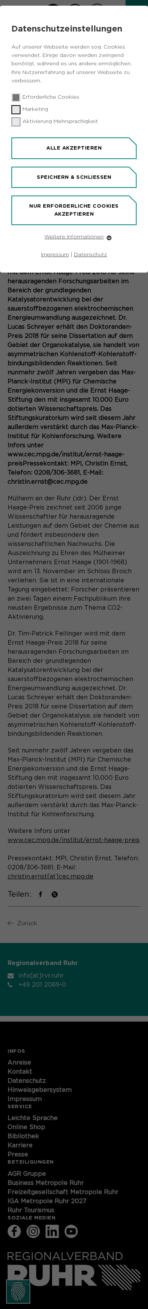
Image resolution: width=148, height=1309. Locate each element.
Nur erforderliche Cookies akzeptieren (74, 210)
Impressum (55, 254)
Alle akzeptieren (74, 148)
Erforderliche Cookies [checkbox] (50, 97)
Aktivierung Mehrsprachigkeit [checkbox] (60, 121)
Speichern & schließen (74, 177)
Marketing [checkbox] (35, 109)
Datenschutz (90, 254)
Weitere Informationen (74, 237)
